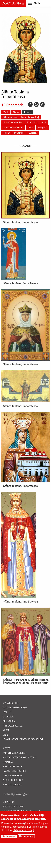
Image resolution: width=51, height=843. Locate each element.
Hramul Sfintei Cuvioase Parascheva (23, 739)
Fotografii (42, 127)
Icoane (27, 112)
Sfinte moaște (10, 117)
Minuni (16, 112)
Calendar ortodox (13, 775)
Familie (7, 712)
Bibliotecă (9, 721)
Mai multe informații (23, 830)
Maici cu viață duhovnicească (19, 757)
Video (30, 127)
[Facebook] (30, 104)
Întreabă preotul (12, 725)
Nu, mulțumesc (26, 836)
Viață (5, 112)
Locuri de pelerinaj (30, 117)
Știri (5, 734)
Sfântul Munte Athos (13, 122)
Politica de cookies (13, 806)
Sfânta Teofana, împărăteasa (20, 222)
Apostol (32, 132)
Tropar (6, 132)
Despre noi (9, 802)
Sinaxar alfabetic (13, 766)
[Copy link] (42, 104)
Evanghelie (19, 132)
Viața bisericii (11, 703)
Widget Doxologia (13, 780)
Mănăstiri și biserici (36, 122)
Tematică (8, 762)
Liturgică (8, 716)
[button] (34, 3)
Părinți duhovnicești (15, 753)
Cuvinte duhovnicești (15, 707)
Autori (6, 748)
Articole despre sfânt (13, 127)
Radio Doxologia (12, 784)
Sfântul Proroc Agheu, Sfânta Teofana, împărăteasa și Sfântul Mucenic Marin (26, 681)
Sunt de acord (9, 836)
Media (6, 730)
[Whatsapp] (36, 104)
